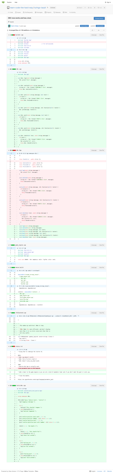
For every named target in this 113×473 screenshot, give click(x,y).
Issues (19, 12)
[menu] (93, 30)
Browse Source (99, 18)
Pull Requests (29, 12)
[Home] (3, 2)
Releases (58, 12)
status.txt (19, 346)
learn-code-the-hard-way (21, 8)
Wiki (66, 12)
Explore (9, 2)
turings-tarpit (40, 8)
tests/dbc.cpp (21, 385)
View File (101, 35)
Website (109, 471)
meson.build (19, 267)
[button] (9, 35)
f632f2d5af (84, 26)
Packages (39, 12)
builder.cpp (19, 35)
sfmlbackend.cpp (20, 312)
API (105, 471)
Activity (73, 12)
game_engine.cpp (20, 245)
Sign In (109, 2)
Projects (49, 12)
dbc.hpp (18, 150)
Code (11, 12)
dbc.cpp (18, 69)
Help (16, 2)
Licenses (99, 471)
